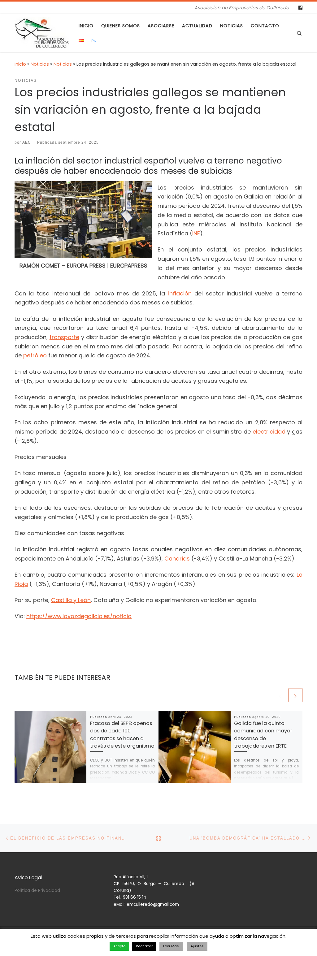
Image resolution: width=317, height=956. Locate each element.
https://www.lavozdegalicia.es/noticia (79, 616)
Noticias (40, 64)
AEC (26, 142)
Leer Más (171, 946)
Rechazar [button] (144, 946)
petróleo (35, 355)
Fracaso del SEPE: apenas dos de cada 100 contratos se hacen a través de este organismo (122, 734)
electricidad (269, 431)
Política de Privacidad (37, 890)
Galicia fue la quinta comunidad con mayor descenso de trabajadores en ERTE (263, 734)
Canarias (177, 558)
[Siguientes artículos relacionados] (295, 695)
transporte (64, 337)
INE (196, 233)
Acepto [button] (119, 946)
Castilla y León (71, 600)
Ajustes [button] (197, 946)
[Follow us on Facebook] (300, 7)
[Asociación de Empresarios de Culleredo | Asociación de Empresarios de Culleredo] (42, 32)
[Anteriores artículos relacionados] (280, 695)
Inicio (20, 64)
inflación (180, 293)
